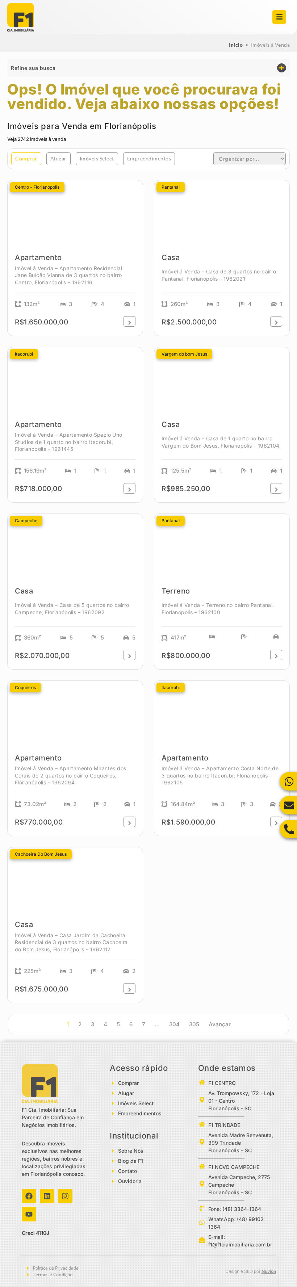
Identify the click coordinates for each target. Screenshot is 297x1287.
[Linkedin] (47, 1196)
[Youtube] (29, 1214)
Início (236, 45)
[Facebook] (29, 1196)
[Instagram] (65, 1196)
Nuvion (269, 1271)
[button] (148, 68)
